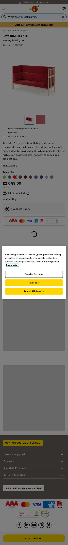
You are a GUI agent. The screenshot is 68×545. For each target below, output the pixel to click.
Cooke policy (12, 265)
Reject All (34, 282)
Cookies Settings (34, 274)
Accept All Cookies (34, 291)
